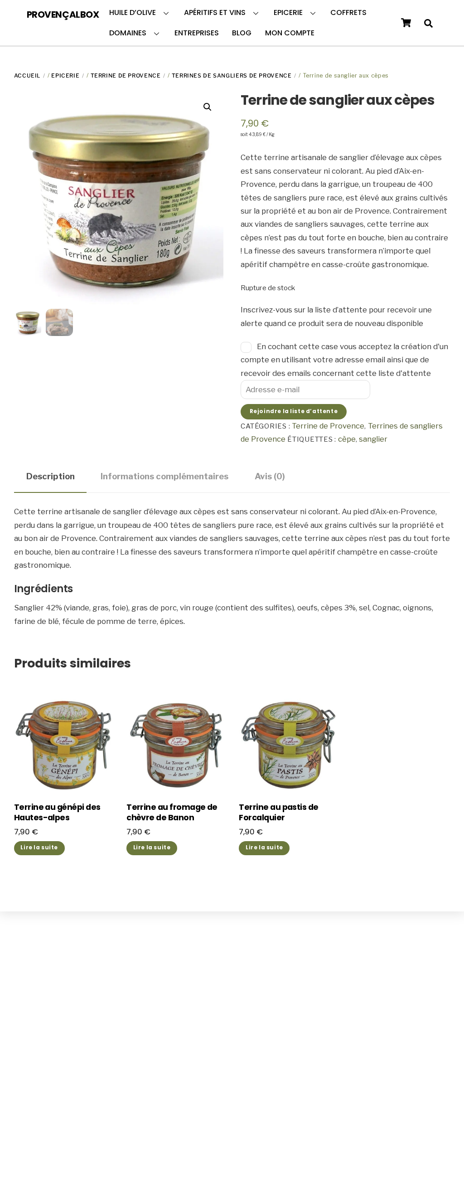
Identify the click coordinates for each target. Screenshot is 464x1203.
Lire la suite (39, 847)
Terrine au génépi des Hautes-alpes (57, 812)
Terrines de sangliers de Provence (232, 75)
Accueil (27, 75)
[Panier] (406, 23)
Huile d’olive (132, 12)
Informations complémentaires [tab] (164, 476)
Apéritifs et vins (215, 12)
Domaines (127, 33)
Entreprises (196, 33)
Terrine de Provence (126, 75)
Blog (241, 33)
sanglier (373, 438)
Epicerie (288, 12)
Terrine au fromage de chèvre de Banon (172, 812)
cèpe (347, 438)
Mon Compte (289, 33)
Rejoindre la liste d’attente (294, 411)
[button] (207, 107)
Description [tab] (50, 476)
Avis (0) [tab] (270, 476)
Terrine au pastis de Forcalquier (278, 812)
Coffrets (348, 12)
